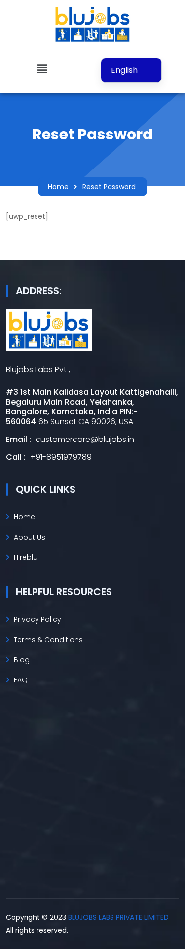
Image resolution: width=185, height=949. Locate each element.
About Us (29, 537)
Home (58, 187)
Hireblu (25, 557)
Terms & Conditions (48, 639)
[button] (42, 69)
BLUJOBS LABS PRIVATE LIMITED (118, 917)
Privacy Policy (37, 619)
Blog (22, 660)
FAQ (21, 680)
